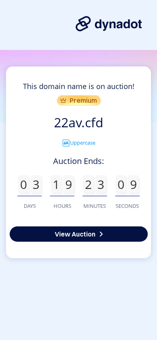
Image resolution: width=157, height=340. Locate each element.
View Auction (75, 234)
